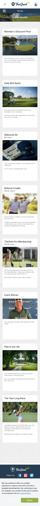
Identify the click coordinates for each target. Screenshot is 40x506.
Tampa (20, 11)
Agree (29, 500)
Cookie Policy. (25, 493)
